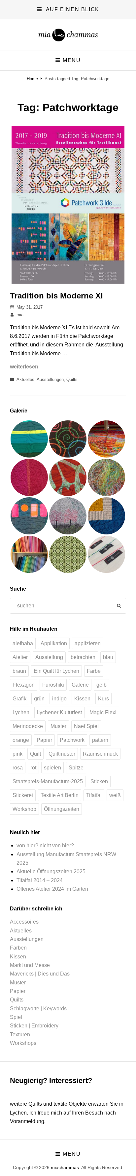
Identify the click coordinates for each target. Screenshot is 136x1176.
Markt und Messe (30, 965)
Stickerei (23, 795)
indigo (59, 698)
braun (19, 671)
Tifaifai (94, 795)
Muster (58, 726)
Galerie (80, 685)
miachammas (65, 1167)
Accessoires (24, 922)
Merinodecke (28, 726)
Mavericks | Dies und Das (40, 973)
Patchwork (72, 740)
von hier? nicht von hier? (45, 845)
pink (17, 754)
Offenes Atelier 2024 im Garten (52, 889)
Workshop (24, 809)
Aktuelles (25, 379)
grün (39, 698)
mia (20, 314)
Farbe (94, 671)
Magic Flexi (103, 712)
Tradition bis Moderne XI (56, 295)
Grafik (19, 698)
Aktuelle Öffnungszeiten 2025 (51, 871)
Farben (18, 948)
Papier (44, 740)
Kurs (103, 698)
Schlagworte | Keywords (38, 1008)
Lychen (21, 712)
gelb (101, 685)
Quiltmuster (62, 754)
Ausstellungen (50, 379)
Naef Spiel (86, 726)
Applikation (54, 643)
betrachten (83, 657)
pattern (100, 740)
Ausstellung (49, 657)
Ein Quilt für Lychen (56, 671)
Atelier (20, 657)
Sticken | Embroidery (34, 1025)
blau (108, 657)
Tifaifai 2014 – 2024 (40, 880)
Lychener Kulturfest (59, 712)
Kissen (82, 698)
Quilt (35, 754)
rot (33, 767)
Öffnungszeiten (61, 809)
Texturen (20, 1034)
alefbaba (23, 643)
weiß (115, 795)
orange (21, 740)
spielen (52, 767)
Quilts (72, 379)
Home (32, 78)
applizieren (88, 643)
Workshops (23, 1043)
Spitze (76, 767)
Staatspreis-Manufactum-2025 (48, 781)
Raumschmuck (100, 754)
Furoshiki (53, 685)
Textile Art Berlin (60, 795)
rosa (18, 767)
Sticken (99, 781)
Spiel (16, 1017)
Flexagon (24, 685)
